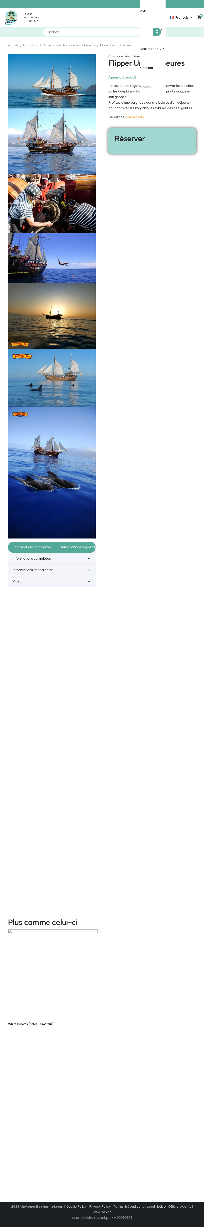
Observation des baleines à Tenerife (69, 45)
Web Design (102, 1212)
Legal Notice (156, 1206)
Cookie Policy (76, 1206)
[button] (181, 17)
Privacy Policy (100, 1206)
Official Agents (179, 1206)
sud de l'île (135, 117)
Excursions (30, 45)
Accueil (13, 45)
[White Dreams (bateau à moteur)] (53, 974)
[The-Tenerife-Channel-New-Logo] (11, 18)
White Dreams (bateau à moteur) (30, 1024)
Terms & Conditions (128, 1206)
